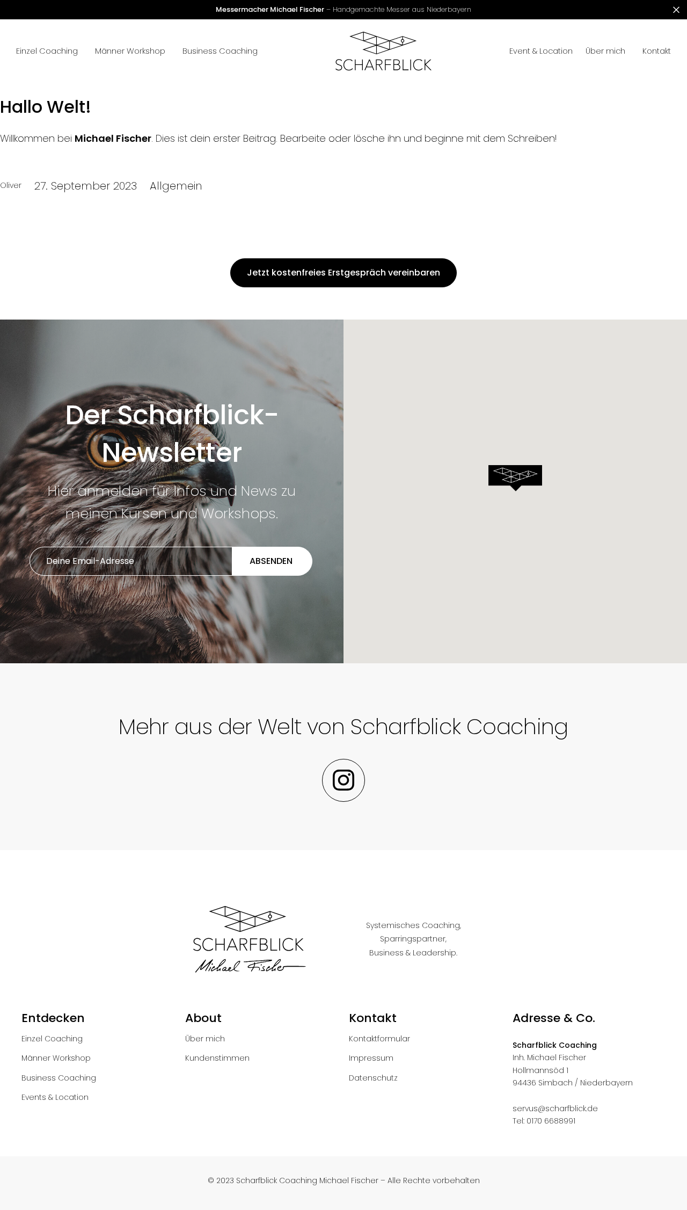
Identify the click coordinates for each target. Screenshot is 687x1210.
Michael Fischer (113, 138)
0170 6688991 (551, 1120)
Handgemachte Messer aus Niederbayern (343, 9)
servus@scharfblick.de (555, 1108)
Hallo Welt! (45, 107)
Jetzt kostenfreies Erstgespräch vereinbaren (343, 272)
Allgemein (176, 185)
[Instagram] (343, 780)
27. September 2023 (85, 185)
